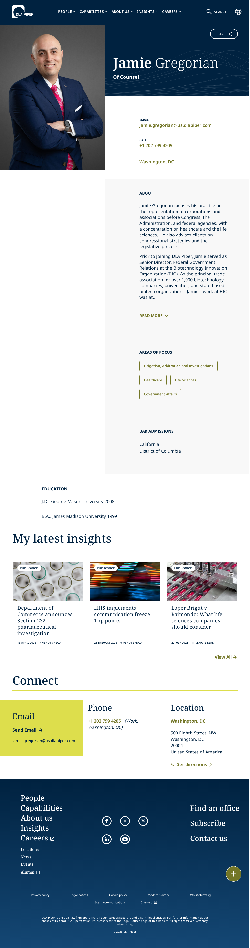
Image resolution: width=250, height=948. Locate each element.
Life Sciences (185, 380)
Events (27, 864)
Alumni (27, 872)
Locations (30, 849)
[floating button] (233, 874)
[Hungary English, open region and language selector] (238, 11)
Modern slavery (158, 895)
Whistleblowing (200, 895)
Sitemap (146, 902)
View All (223, 657)
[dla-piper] (24, 12)
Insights (146, 11)
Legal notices (79, 895)
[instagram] (125, 821)
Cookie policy (118, 895)
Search (221, 12)
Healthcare (153, 380)
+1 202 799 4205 (155, 145)
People (65, 11)
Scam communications (110, 902)
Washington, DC (156, 162)
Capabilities (92, 11)
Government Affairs (160, 394)
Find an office (214, 808)
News (26, 857)
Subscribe (207, 823)
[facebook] (107, 821)
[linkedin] (107, 839)
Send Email (24, 730)
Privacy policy (40, 895)
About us (121, 11)
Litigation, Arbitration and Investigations (178, 365)
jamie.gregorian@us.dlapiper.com (175, 125)
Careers (170, 11)
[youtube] (125, 839)
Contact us (208, 838)
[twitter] (143, 821)
